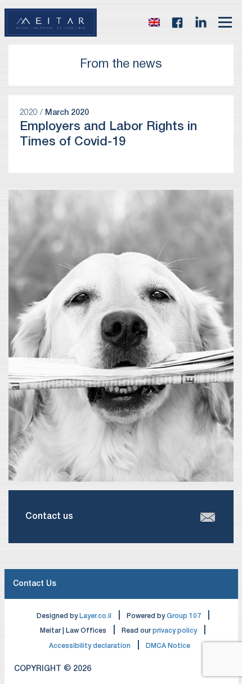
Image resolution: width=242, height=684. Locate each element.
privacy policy (175, 631)
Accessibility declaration (90, 646)
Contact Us (34, 584)
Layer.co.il (95, 616)
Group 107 (184, 616)
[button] (154, 22)
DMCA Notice (168, 646)
